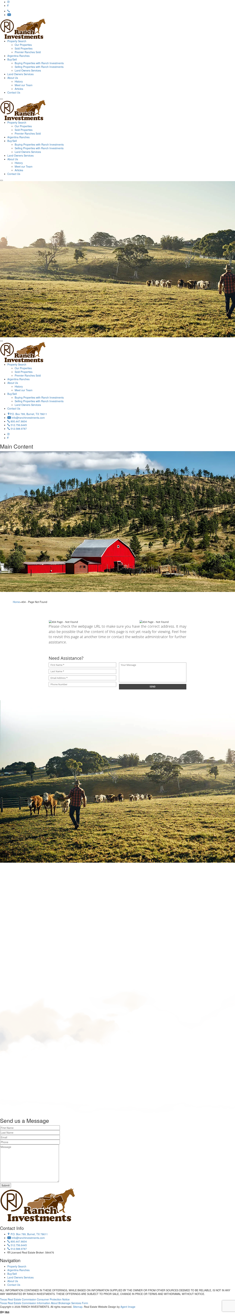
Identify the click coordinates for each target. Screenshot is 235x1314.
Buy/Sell (12, 59)
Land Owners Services (28, 70)
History (19, 81)
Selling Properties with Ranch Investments (39, 67)
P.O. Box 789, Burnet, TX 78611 (28, 414)
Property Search (16, 41)
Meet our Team (23, 85)
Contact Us (13, 92)
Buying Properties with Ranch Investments (39, 63)
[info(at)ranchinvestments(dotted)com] (9, 14)
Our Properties (23, 45)
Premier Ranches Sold (28, 52)
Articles (19, 89)
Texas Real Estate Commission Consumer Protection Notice (35, 1299)
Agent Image (127, 1307)
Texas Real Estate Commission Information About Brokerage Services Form (44, 1303)
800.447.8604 (18, 421)
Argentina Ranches (18, 56)
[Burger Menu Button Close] (1, 341)
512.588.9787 (18, 428)
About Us (12, 78)
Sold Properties (23, 48)
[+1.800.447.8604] (8, 11)
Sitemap (77, 1307)
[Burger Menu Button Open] (1, 99)
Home (16, 602)
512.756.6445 (18, 425)
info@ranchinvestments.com (28, 417)
